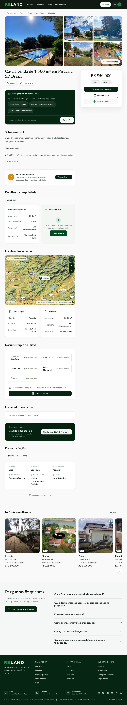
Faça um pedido (41, 674)
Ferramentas (60, 4)
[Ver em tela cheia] (71, 259)
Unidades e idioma (115, 699)
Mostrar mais (10, 161)
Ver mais (113, 512)
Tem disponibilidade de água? (42, 104)
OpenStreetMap (66, 302)
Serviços (40, 4)
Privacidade (102, 670)
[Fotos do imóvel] (34, 41)
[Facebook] (103, 693)
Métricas (70, 674)
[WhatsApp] (121, 693)
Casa (22, 13)
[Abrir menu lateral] (117, 4)
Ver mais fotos (112, 62)
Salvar (12, 83)
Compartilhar (28, 83)
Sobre (69, 666)
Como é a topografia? (18, 104)
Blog (50, 4)
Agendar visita (103, 95)
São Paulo (40, 13)
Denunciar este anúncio (41, 495)
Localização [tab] (12, 455)
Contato (70, 670)
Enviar (65, 120)
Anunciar (105, 4)
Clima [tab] (24, 455)
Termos (101, 666)
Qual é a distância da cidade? (21, 111)
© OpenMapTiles (50, 302)
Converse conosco (103, 89)
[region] (40, 280)
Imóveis (30, 4)
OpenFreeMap (41, 302)
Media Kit (70, 678)
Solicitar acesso (41, 393)
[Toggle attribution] (72, 302)
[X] (117, 693)
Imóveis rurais (10, 13)
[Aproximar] (71, 265)
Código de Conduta (106, 674)
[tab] (12, 200)
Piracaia (51, 13)
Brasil (30, 13)
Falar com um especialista (23, 609)
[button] (40, 177)
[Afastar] (71, 270)
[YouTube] (112, 693)
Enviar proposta (103, 101)
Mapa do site (103, 678)
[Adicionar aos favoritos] (36, 521)
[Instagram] (99, 693)
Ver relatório (62, 177)
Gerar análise (58, 233)
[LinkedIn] (108, 693)
